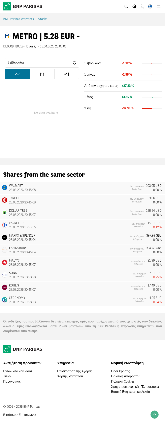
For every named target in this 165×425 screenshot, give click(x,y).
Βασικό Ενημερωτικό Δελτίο (130, 392)
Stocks (42, 19)
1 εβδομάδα (15, 62)
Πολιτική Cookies (122, 381)
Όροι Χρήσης (120, 371)
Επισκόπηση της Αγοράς (74, 371)
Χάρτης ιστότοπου (70, 376)
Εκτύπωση (11, 415)
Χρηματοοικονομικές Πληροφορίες (135, 387)
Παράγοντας (12, 381)
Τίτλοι (7, 376)
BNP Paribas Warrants (18, 19)
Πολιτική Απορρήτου (125, 376)
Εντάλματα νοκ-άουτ (17, 371)
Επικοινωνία (27, 415)
